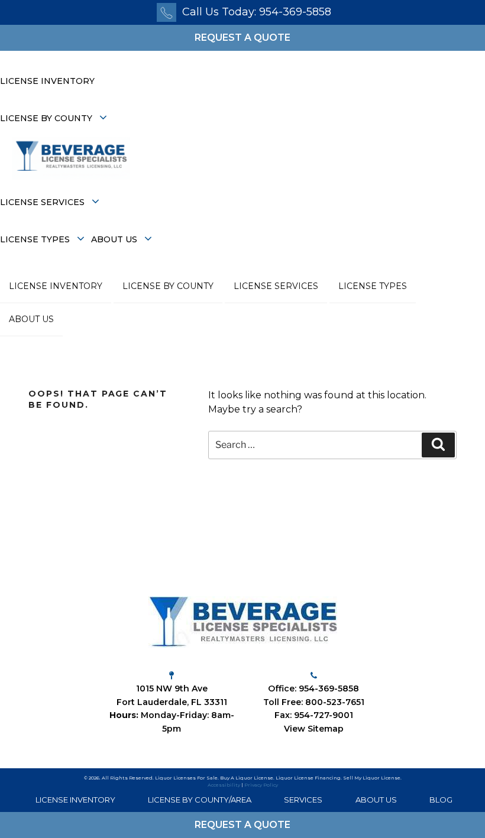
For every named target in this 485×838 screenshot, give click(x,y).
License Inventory (47, 81)
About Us (115, 239)
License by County (47, 118)
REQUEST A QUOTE (242, 37)
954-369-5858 (329, 688)
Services (303, 799)
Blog (440, 799)
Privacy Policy (261, 785)
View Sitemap (314, 728)
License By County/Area (199, 799)
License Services (43, 202)
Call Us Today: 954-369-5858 (256, 11)
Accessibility (224, 785)
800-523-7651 (334, 702)
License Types (36, 239)
